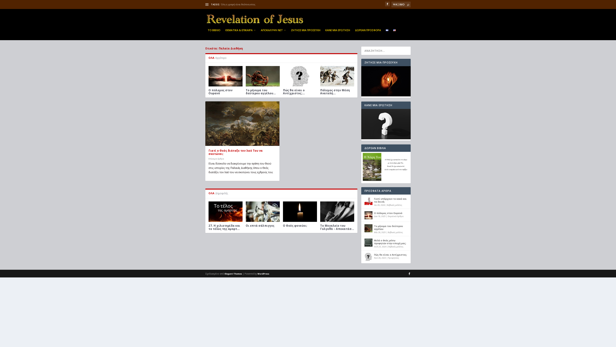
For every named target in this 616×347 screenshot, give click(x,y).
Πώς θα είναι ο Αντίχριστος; (390, 254)
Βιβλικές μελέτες (394, 205)
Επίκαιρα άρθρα (216, 161)
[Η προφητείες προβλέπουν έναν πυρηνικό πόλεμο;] (263, 76)
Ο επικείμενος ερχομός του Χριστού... (337, 230)
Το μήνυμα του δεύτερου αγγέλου (388, 228)
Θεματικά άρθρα (395, 216)
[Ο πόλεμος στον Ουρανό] (337, 76)
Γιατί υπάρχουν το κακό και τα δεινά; (390, 200)
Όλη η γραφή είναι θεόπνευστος (238, 4)
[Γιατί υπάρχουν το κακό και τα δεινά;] (300, 76)
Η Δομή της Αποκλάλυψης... (258, 230)
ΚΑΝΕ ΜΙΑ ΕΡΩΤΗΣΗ (337, 30)
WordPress (263, 273)
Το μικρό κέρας (220, 90)
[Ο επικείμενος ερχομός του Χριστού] (337, 215)
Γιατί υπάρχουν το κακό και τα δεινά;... (298, 91)
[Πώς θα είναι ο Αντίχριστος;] (368, 257)
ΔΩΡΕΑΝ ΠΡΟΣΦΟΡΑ (368, 30)
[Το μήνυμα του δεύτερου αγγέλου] (368, 228)
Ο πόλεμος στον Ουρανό (332, 91)
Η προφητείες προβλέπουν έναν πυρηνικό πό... (259, 93)
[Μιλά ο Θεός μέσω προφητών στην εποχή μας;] (368, 243)
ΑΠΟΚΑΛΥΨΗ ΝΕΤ (272, 30)
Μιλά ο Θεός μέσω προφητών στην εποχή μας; (390, 242)
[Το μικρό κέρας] (226, 76)
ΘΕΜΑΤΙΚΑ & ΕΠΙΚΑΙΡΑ (239, 30)
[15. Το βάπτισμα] (226, 215)
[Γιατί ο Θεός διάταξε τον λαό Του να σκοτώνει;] (242, 126)
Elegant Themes (233, 273)
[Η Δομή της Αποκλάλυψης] (263, 215)
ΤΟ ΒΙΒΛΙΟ (214, 30)
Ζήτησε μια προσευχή (306, 30)
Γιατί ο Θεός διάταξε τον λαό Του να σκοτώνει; (236, 155)
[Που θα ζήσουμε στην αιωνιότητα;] (300, 215)
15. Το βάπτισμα (221, 229)
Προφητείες (393, 258)
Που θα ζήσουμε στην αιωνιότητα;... (299, 230)
